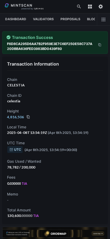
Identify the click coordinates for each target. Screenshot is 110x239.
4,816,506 (15, 117)
